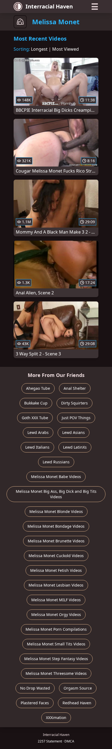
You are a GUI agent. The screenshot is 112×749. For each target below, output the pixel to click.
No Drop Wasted (35, 688)
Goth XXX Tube (35, 417)
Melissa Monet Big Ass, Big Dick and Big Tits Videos (56, 494)
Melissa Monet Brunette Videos (56, 540)
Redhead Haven (77, 702)
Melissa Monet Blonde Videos (56, 511)
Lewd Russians (56, 461)
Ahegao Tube (38, 388)
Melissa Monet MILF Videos (56, 599)
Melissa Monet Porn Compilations (56, 629)
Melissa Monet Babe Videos (56, 476)
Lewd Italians (37, 447)
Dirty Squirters (74, 403)
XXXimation (56, 717)
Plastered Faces (35, 702)
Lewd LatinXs (75, 447)
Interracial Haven (49, 6)
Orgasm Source (78, 688)
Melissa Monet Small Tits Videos (56, 644)
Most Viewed (65, 49)
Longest (39, 49)
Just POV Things (76, 417)
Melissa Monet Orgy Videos (56, 614)
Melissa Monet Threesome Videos (56, 673)
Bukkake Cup (36, 403)
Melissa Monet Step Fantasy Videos (56, 658)
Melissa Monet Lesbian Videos (56, 585)
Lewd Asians (73, 432)
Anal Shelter (75, 388)
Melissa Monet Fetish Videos (56, 570)
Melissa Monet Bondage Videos (56, 526)
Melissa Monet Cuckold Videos (56, 555)
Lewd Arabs (38, 432)
